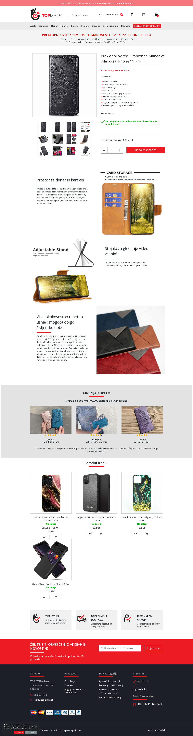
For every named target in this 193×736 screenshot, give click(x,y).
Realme (85, 25)
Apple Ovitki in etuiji (109, 681)
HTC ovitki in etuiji (108, 693)
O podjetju (69, 681)
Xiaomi (74, 25)
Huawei (64, 25)
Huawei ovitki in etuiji (110, 697)
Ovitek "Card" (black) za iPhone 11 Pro (50, 583)
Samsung (43, 25)
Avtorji (151, 730)
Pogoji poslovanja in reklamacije (75, 691)
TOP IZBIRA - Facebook (149, 704)
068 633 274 (40, 694)
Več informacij (31, 732)
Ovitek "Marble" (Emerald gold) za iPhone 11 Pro (142, 519)
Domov (64, 39)
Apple (33, 25)
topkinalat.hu (140, 689)
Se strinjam (19, 732)
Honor (54, 25)
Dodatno (125, 25)
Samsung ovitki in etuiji (111, 685)
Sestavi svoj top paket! (147, 25)
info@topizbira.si (44, 699)
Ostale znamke (110, 25)
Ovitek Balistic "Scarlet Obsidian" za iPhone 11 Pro (51, 519)
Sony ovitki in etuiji (109, 689)
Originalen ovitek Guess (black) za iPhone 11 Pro (96, 519)
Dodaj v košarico (146, 150)
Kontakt (68, 685)
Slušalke (96, 25)
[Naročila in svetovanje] (132, 14)
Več (44, 537)
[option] (51, 425)
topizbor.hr (143, 681)
